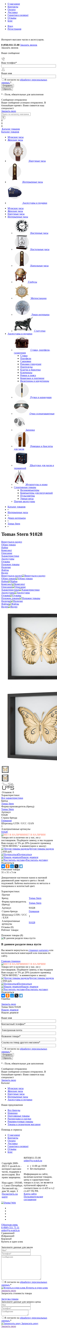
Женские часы (15, 140)
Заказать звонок (28, 45)
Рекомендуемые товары (20, 1121)
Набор (4, 581)
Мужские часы (16, 137)
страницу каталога (38, 950)
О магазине (14, 4)
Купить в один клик (36, 1287)
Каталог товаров (10, 129)
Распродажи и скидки (19, 1118)
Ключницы (26, 372)
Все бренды (14, 1110)
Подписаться (25, 854)
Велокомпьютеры (29, 490)
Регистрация (14, 29)
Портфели (25, 358)
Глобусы (32, 282)
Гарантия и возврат (18, 15)
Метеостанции (39, 298)
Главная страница (10, 961)
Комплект (6, 584)
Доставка (13, 12)
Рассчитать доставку (37, 860)
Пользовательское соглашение (33, 1198)
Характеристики (10, 589)
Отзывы (12, 18)
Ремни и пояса (28, 375)
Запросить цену (29, 1323)
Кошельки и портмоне (32, 378)
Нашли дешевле (29, 857)
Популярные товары (19, 1116)
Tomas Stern (7, 803)
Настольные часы (39, 249)
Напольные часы (39, 265)
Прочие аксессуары (24, 501)
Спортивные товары (25, 487)
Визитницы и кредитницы (34, 381)
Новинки (13, 1113)
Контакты (13, 6)
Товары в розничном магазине (24, 1124)
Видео (4, 606)
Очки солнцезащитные (42, 413)
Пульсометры (27, 495)
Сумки (24, 355)
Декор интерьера (40, 314)
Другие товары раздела (41, 848)
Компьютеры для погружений (36, 493)
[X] (16, 866)
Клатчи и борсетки (30, 369)
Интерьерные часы (32, 182)
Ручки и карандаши (41, 397)
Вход (10, 26)
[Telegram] (21, 866)
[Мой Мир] (12, 866)
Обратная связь (9, 1224)
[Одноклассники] (8, 866)
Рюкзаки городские (30, 364)
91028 (4, 832)
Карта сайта (30, 1193)
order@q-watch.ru (33, 1160)
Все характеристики (12, 798)
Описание (6, 587)
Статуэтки (39, 331)
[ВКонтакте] (3, 866)
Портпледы (26, 367)
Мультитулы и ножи (37, 484)
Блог (10, 20)
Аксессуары (7, 592)
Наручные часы (37, 161)
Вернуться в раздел (11, 575)
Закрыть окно (8, 111)
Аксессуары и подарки (34, 203)
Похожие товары (10, 598)
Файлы (5, 604)
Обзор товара (8, 578)
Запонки (30, 430)
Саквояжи (25, 361)
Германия (6, 820)
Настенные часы (39, 233)
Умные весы (27, 498)
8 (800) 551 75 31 (10, 1227)
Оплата (12, 9)
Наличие (6, 601)
